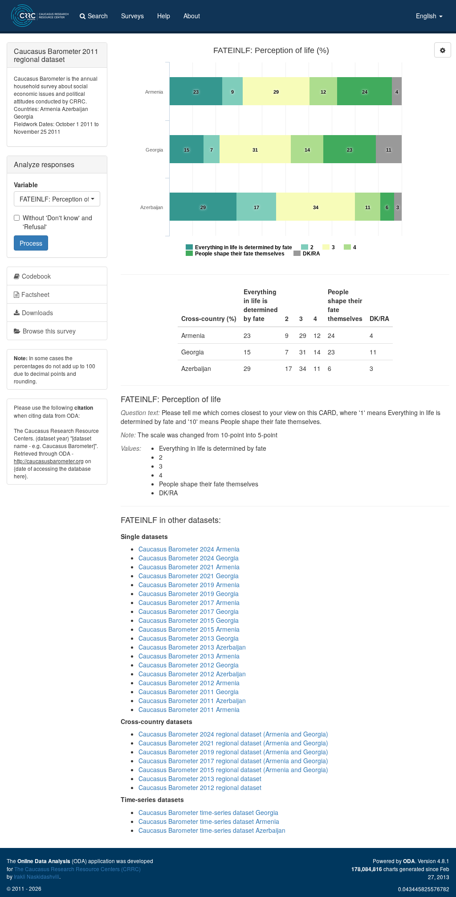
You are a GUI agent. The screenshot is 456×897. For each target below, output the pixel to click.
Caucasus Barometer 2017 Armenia (189, 602)
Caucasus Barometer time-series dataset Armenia (208, 821)
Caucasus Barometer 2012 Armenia (189, 682)
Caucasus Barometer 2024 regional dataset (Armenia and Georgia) (233, 733)
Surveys (132, 15)
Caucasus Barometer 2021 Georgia (188, 575)
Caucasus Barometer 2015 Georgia (188, 620)
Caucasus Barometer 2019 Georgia (188, 593)
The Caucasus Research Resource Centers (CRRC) (77, 868)
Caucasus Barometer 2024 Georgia (188, 557)
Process (31, 243)
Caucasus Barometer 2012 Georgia (188, 664)
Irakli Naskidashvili (36, 876)
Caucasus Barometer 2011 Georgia (188, 691)
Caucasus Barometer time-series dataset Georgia (208, 812)
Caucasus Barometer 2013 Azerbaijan (192, 646)
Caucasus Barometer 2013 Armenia (189, 655)
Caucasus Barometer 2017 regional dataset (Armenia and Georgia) (233, 760)
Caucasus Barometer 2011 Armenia (189, 709)
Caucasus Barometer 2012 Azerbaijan (192, 673)
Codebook (36, 276)
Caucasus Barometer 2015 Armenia (189, 629)
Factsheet (35, 294)
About (191, 15)
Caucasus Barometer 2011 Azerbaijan (192, 700)
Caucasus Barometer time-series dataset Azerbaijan (211, 830)
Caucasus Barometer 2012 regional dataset (199, 787)
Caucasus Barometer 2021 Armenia (189, 566)
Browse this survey (49, 330)
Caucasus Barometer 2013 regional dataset (199, 778)
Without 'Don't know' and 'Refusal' (57, 222)
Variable (26, 184)
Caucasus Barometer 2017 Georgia (188, 611)
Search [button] (98, 15)
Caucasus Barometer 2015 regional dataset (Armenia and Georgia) (233, 769)
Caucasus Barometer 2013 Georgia (188, 638)
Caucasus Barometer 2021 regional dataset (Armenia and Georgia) (233, 742)
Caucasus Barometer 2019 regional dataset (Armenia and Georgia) (233, 751)
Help (163, 15)
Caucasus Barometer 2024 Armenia (189, 548)
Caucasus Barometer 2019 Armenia (189, 584)
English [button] (427, 15)
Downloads (37, 312)
